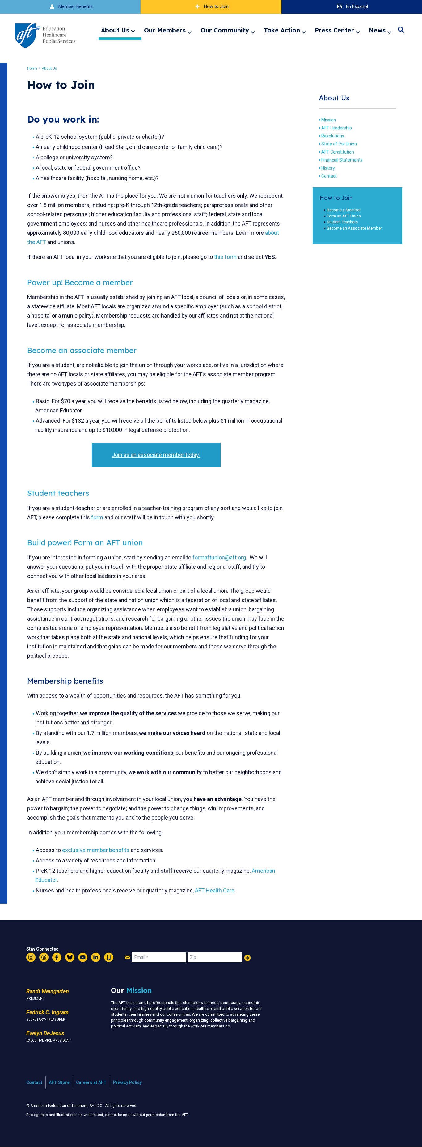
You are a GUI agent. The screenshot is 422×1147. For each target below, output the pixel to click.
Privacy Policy (127, 1082)
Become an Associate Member (354, 228)
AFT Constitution (337, 152)
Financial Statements (342, 160)
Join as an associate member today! (156, 455)
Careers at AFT (91, 1082)
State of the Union (339, 143)
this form (225, 257)
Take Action (282, 30)
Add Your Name (247, 958)
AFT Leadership (336, 127)
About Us (115, 30)
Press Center (334, 30)
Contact (329, 176)
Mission (328, 119)
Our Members (165, 30)
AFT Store (59, 1082)
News (377, 30)
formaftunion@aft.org (219, 557)
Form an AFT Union (344, 216)
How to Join (216, 6)
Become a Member (344, 210)
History (328, 168)
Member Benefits (75, 6)
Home (32, 68)
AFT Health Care (214, 890)
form (97, 517)
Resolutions (332, 135)
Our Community (224, 30)
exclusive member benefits (95, 850)
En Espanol (357, 6)
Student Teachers (342, 222)
